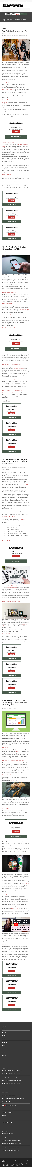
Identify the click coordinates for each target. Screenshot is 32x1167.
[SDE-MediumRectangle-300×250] (16, 138)
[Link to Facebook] (24, 1163)
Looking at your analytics (8, 392)
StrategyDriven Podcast (7, 1133)
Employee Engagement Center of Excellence (12, 1070)
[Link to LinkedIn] (17, 1163)
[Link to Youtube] (19, 1163)
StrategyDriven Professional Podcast (10, 1147)
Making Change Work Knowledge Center (11, 1077)
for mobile (13, 780)
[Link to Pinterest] (28, 1163)
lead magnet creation (12, 587)
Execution (4, 1032)
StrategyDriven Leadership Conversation (11, 1143)
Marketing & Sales (20, 465)
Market (4, 1035)
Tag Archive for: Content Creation (14, 20)
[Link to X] (22, 1163)
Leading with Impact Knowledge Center (11, 1083)
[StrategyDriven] (13, 5)
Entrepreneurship (15, 35)
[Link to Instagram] (26, 1163)
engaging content (15, 908)
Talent (3, 1052)
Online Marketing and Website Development (18, 251)
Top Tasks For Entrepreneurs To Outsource (14, 32)
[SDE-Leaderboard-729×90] (16, 15)
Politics (4, 1049)
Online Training (5, 1109)
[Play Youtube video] (16, 924)
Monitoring (4, 1039)
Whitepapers (5, 1119)
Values (4, 1045)
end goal (18, 751)
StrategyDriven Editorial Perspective (10, 1150)
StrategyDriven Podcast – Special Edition (11, 1140)
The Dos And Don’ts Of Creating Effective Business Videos (14, 248)
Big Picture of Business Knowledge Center (11, 1080)
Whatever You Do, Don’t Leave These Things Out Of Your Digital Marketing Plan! (14, 703)
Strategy (4, 1029)
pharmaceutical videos (19, 368)
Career (4, 1055)
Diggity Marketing (14, 585)
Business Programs (12, 1105)
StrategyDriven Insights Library (9, 1095)
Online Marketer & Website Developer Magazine (13, 1098)
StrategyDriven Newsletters (8, 1101)
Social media (5, 102)
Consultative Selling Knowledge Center (11, 1073)
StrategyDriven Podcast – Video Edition (11, 1137)
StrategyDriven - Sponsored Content (9, 252)
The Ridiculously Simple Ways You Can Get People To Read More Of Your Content (15, 462)
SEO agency (26, 883)
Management (5, 1042)
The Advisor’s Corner (7, 1122)
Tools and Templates (7, 1112)
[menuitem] (4, 1164)
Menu (7, 10)
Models (4, 1115)
